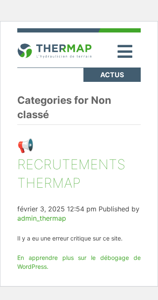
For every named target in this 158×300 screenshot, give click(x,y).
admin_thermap (41, 218)
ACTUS (112, 74)
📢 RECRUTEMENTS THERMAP (71, 164)
